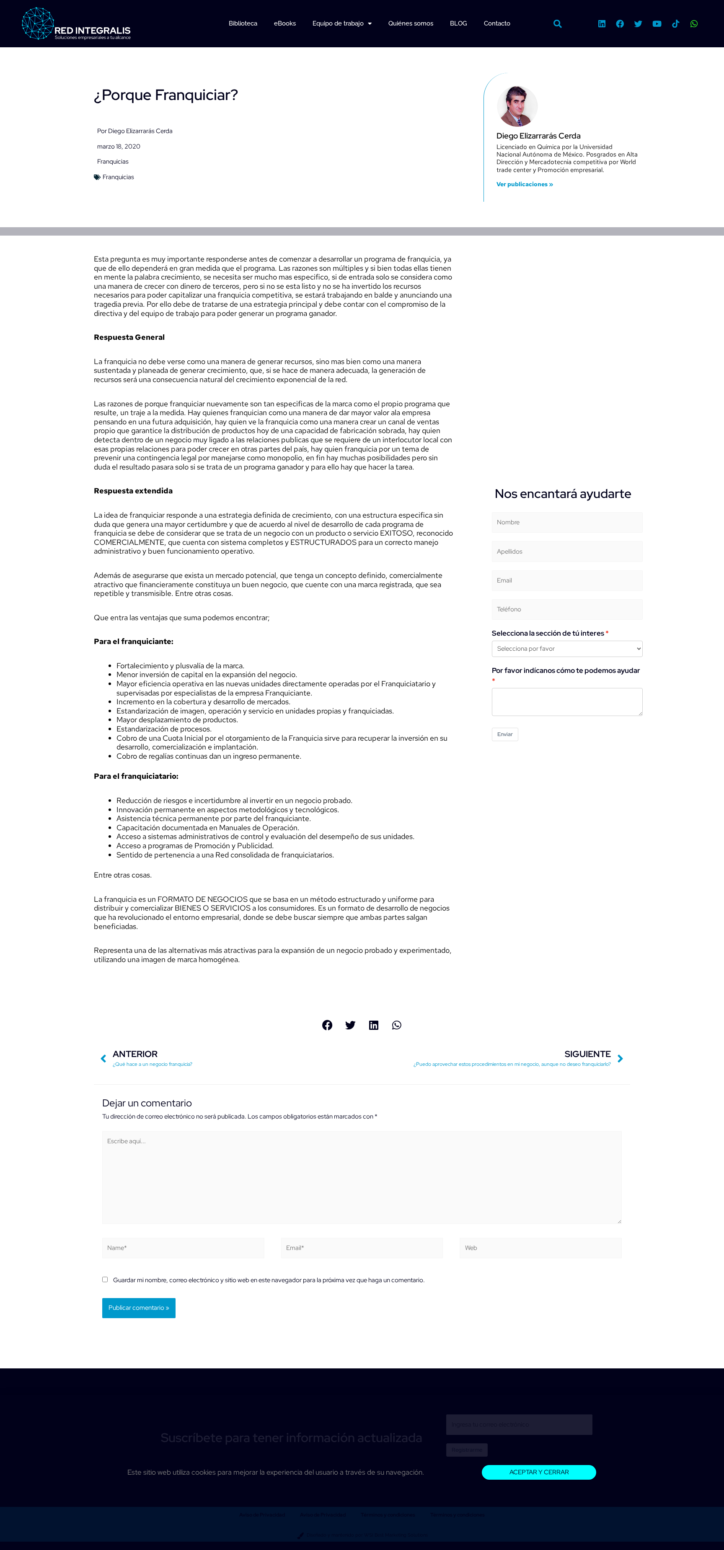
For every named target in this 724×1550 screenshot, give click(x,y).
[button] (557, 23)
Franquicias (113, 161)
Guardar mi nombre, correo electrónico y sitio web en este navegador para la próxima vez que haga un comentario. (269, 1280)
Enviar (505, 734)
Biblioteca (243, 23)
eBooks (285, 23)
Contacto (497, 23)
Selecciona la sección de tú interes (548, 633)
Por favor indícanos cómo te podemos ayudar (566, 670)
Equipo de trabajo (338, 23)
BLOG (458, 23)
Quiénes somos (410, 23)
